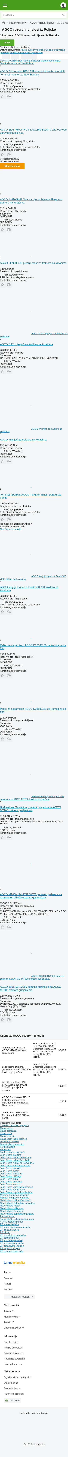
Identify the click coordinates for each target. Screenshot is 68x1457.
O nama (8, 1278)
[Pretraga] (63, 15)
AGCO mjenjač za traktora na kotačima (23, 439)
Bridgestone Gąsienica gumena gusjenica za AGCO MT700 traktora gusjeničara (30, 809)
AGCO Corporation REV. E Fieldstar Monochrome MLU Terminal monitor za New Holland (32, 73)
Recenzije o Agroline (14, 1358)
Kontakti (8, 1289)
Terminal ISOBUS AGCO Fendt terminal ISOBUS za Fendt (16, 1115)
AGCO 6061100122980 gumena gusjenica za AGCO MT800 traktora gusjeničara (30, 988)
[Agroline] (4, 23)
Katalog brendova (13, 1364)
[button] (63, 5)
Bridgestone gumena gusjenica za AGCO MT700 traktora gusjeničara (16, 1069)
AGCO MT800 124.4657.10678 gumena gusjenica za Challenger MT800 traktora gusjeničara (31, 896)
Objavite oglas (12, 166)
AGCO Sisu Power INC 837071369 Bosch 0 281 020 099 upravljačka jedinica (14, 1086)
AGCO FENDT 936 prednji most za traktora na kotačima (33, 263)
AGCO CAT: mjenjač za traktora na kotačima (26, 344)
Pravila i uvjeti (11, 1342)
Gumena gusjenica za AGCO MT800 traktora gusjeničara (14, 1050)
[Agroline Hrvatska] (20, 5)
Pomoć (7, 1283)
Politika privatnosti (13, 1347)
